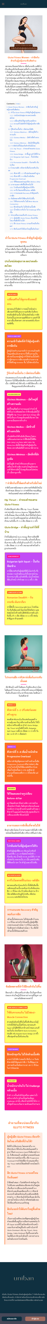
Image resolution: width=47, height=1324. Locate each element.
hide (18, 104)
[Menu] (3, 4)
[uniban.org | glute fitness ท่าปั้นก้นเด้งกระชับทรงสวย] (23, 4)
